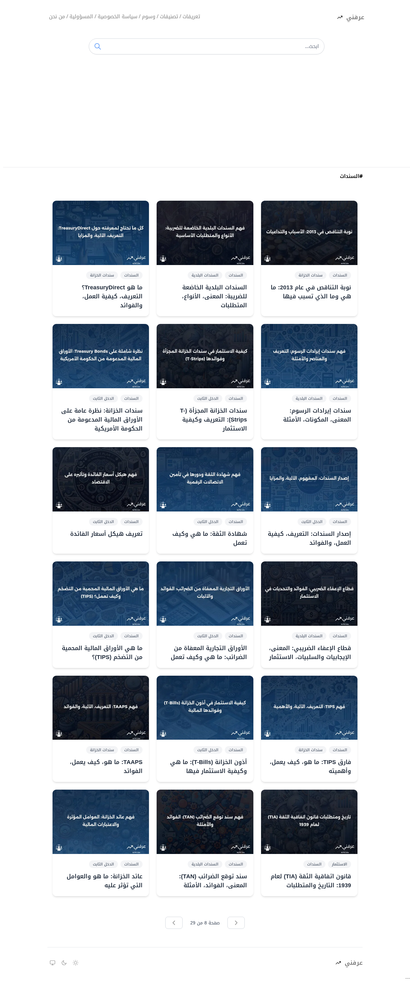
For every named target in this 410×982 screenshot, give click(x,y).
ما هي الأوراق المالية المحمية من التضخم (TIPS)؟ (102, 653)
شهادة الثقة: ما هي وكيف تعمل (209, 538)
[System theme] (52, 963)
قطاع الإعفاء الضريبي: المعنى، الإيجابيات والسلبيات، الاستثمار (310, 653)
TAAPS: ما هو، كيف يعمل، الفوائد (106, 767)
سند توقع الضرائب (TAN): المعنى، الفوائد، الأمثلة (213, 881)
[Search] (98, 46)
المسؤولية (81, 17)
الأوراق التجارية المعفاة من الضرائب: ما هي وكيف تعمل (209, 653)
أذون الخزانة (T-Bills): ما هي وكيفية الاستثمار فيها (208, 767)
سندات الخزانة (311, 275)
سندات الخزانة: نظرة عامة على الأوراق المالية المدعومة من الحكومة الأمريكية (102, 419)
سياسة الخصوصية (117, 17)
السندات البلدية (205, 275)
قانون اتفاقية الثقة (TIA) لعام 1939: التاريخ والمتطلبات (311, 881)
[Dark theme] (64, 963)
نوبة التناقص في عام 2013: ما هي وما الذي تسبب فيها (311, 292)
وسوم (148, 17)
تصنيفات (169, 17)
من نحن (57, 17)
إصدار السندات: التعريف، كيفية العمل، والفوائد (309, 538)
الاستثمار (339, 864)
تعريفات (191, 17)
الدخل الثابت (207, 398)
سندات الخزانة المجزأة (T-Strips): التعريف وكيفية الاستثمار (213, 419)
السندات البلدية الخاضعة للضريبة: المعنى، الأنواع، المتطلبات (214, 296)
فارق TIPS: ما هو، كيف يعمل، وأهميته (310, 767)
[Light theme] (75, 963)
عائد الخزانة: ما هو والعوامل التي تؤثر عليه (105, 881)
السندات (340, 275)
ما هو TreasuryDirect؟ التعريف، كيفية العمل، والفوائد (112, 296)
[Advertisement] (206, 112)
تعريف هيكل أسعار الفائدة (106, 533)
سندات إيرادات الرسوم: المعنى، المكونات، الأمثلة (317, 415)
